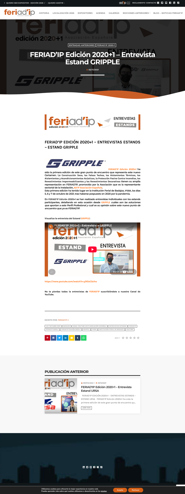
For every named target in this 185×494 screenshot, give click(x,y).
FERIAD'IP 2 (63, 320)
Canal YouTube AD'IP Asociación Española (89, 326)
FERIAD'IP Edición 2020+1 (71, 330)
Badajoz (66, 326)
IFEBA (94, 330)
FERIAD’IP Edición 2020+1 (122, 169)
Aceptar (120, 490)
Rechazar (135, 490)
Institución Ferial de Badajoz (111, 330)
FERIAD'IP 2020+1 (106, 45)
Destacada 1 (89, 383)
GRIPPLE (86, 330)
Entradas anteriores (82, 45)
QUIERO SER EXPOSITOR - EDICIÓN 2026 (23, 3)
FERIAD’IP (94, 291)
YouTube (129, 330)
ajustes (104, 491)
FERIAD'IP (132, 326)
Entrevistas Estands (117, 326)
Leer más (86, 408)
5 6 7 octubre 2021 (53, 326)
